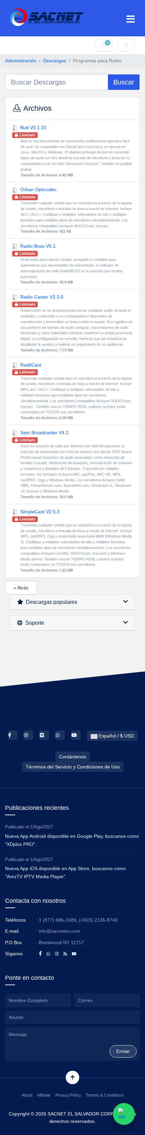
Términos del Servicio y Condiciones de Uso (73, 766)
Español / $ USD (115, 735)
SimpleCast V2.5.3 (75, 540)
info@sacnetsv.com (59, 931)
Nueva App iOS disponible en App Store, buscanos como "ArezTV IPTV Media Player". (65, 872)
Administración (20, 60)
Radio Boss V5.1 (70, 263)
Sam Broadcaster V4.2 (75, 464)
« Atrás (20, 587)
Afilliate (44, 1095)
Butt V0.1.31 (75, 151)
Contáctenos (72, 756)
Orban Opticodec (75, 210)
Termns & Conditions (105, 1095)
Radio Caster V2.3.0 (76, 323)
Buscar (123, 82)
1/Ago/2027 (41, 826)
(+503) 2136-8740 (98, 920)
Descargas (54, 60)
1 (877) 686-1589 (57, 920)
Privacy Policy (68, 1095)
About (27, 1095)
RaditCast (75, 391)
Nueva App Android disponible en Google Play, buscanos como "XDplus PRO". (72, 840)
